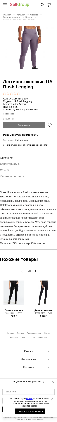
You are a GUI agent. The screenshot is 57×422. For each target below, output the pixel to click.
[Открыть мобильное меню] (5, 5)
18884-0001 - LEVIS (13, 313)
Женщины (14, 337)
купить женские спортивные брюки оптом (27, 145)
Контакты (28, 367)
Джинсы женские (14, 310)
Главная (7, 14)
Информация (28, 359)
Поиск (42, 5)
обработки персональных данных (28, 419)
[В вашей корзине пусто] (49, 5)
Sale (23, 337)
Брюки (28, 17)
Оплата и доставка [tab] (12, 176)
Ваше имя (11, 391)
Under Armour (18, 104)
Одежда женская (11, 17)
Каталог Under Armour (37, 337)
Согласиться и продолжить (30, 411)
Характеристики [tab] (10, 163)
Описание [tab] (6, 157)
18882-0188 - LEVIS (43, 313)
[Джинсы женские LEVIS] (13, 294)
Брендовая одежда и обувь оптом (19, 4)
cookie (29, 398)
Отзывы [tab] (5, 170)
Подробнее (8, 114)
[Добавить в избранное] (49, 125)
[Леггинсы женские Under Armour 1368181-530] (28, 51)
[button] (22, 271)
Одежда (34, 14)
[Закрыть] (52, 398)
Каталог (21, 14)
